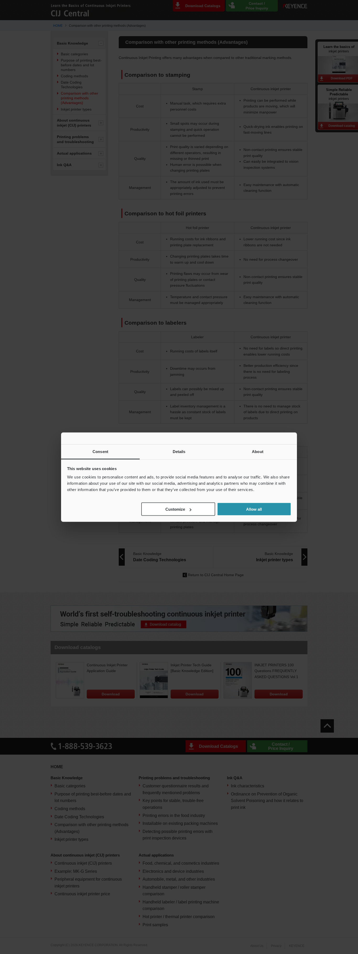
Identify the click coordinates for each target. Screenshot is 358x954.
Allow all (254, 509)
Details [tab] (179, 451)
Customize (175, 509)
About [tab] (257, 451)
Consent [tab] (100, 451)
